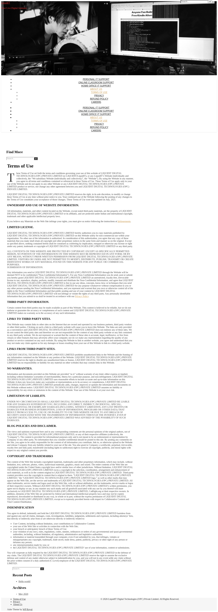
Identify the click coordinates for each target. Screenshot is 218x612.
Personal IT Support (96, 79)
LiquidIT (5, 2)
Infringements (124, 221)
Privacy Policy (82, 296)
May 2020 (23, 594)
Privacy (99, 95)
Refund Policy (99, 98)
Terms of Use (99, 92)
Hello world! (25, 581)
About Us (96, 89)
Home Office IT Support (96, 85)
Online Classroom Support (96, 82)
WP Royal (27, 609)
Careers (96, 102)
